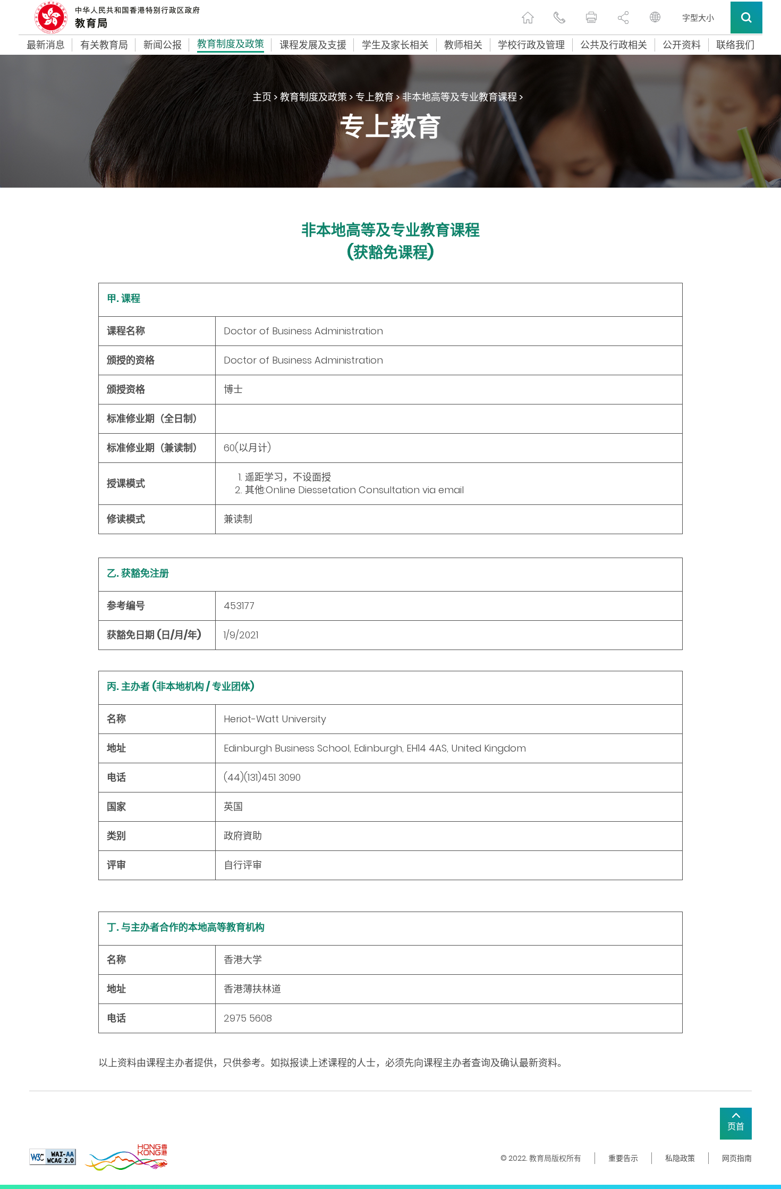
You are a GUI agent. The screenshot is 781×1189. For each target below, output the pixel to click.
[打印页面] (591, 17)
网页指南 (737, 1158)
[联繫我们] (559, 17)
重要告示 (623, 1158)
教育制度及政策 (230, 45)
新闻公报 (162, 45)
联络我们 (735, 45)
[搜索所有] (746, 17)
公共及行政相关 (613, 45)
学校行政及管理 (531, 45)
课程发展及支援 (312, 45)
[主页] (527, 17)
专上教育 (374, 97)
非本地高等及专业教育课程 (459, 97)
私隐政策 (680, 1158)
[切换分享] (623, 17)
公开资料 (682, 45)
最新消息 (46, 45)
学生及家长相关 (395, 45)
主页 (261, 97)
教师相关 (463, 45)
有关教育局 (104, 45)
